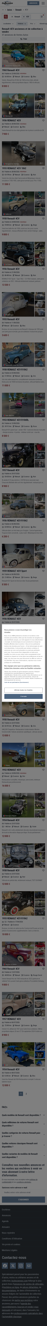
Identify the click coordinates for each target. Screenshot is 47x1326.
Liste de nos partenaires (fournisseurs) (16, 682)
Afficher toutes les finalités (23, 690)
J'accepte (23, 696)
